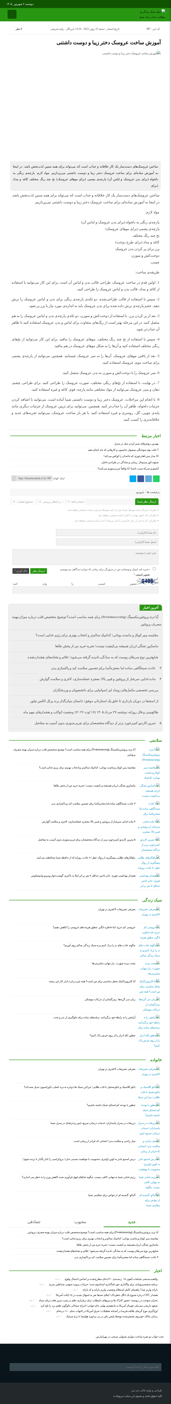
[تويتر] (133, 478)
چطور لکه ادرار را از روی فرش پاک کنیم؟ (112, 1035)
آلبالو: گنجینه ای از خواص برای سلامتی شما (111, 1195)
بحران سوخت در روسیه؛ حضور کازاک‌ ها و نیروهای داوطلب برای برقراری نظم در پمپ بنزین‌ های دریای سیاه (98, 1300)
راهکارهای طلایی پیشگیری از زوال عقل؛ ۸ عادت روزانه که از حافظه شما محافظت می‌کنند (86, 857)
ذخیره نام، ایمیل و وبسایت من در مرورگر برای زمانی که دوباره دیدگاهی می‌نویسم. (105, 569)
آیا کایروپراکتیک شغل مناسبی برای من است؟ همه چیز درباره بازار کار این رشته (92, 981)
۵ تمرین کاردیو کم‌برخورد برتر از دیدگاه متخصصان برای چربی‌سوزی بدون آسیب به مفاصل (98, 723)
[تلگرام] (148, 478)
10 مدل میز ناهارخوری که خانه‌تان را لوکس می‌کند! (131, 456)
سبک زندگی (152, 900)
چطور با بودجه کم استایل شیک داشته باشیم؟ (111, 1105)
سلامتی (155, 740)
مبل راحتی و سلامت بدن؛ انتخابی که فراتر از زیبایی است (104, 1141)
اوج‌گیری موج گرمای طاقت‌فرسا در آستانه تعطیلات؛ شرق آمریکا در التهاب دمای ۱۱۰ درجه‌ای (107, 1311)
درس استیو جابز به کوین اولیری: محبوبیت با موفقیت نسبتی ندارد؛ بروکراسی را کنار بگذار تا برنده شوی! (78, 1159)
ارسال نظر (39, 570)
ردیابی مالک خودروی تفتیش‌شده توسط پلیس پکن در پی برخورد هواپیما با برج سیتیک (112, 1316)
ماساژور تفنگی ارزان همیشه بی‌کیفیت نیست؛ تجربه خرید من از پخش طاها (106, 646)
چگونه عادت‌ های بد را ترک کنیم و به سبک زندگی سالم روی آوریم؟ (99, 945)
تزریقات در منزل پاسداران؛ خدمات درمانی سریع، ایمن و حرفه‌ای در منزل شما (93, 1123)
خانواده (156, 1060)
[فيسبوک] (140, 478)
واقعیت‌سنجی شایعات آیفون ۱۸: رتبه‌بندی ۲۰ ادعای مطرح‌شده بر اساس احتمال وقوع (111, 1279)
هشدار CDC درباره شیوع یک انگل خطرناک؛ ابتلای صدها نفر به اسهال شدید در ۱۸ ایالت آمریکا (107, 1295)
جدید (132, 1222)
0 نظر (19, 28)
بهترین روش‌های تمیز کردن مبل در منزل (136, 443)
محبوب (80, 1222)
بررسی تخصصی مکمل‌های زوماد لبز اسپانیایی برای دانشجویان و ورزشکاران (105, 690)
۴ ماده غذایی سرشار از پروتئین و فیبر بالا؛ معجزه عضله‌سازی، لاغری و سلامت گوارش (100, 679)
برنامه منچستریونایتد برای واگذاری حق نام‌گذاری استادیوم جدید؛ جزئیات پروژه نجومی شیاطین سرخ (103, 1284)
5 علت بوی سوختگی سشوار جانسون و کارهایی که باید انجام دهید (123, 449)
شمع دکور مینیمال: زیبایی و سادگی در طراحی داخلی (130, 462)
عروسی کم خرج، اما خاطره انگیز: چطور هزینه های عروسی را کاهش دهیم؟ (94, 927)
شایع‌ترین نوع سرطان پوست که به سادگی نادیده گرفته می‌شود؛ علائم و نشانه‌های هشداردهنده (93, 657)
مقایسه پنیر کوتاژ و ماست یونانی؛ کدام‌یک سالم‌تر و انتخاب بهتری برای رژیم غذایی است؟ (97, 635)
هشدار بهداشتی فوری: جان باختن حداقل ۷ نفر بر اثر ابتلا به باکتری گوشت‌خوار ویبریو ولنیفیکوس (83, 875)
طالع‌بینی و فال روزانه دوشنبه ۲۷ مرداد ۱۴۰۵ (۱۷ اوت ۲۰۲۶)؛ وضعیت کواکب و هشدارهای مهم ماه (90, 712)
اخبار (158, 1271)
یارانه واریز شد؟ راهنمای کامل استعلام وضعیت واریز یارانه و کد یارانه (120, 1289)
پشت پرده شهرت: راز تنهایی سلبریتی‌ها (113, 963)
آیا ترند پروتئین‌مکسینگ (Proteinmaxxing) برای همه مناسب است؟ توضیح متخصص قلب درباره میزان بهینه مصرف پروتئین (93, 1232)
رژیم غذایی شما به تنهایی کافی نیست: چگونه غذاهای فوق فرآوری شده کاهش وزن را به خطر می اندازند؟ (78, 1177)
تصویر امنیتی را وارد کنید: (74, 583)
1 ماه (58, 1279)
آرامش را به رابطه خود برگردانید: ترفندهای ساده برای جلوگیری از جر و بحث (94, 1017)
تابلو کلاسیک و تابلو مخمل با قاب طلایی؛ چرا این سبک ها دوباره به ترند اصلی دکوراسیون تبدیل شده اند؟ (79, 1087)
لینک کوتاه (59, 478)
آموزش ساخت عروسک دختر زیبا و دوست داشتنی (109, 42)
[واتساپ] (156, 478)
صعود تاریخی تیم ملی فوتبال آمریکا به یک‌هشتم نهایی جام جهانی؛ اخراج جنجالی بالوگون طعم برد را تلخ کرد (99, 1305)
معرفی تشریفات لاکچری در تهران (116, 909)
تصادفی (33, 1222)
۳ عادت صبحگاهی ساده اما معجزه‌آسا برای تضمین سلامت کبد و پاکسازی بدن (106, 668)
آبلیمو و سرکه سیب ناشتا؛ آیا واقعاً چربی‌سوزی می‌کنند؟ (128, 468)
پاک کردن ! (21, 570)
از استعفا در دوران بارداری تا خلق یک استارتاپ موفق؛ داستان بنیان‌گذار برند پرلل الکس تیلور (94, 701)
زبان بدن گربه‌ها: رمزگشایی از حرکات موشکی (110, 999)
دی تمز (135, 1390)
